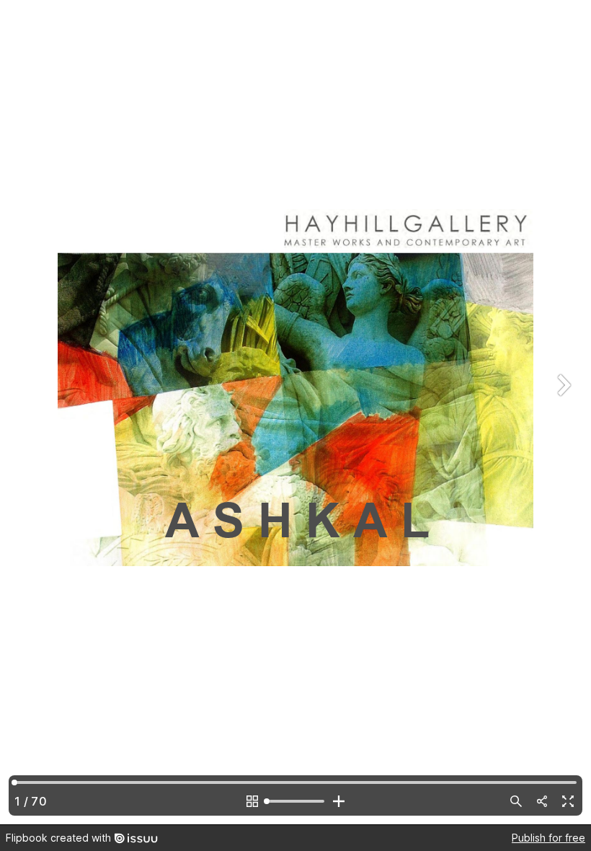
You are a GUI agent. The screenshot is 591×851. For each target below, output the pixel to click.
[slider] (295, 801)
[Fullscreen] (567, 801)
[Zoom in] (338, 801)
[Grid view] (252, 801)
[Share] (542, 801)
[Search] (516, 801)
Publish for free (548, 838)
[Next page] (562, 412)
